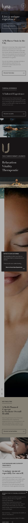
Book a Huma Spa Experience (14, 267)
